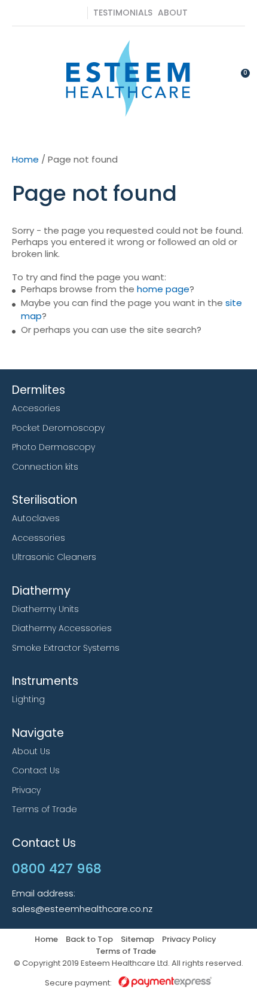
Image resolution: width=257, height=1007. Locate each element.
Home (25, 159)
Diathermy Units (45, 609)
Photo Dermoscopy (53, 447)
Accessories (38, 538)
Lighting (28, 699)
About (173, 13)
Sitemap (137, 940)
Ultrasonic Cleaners (54, 557)
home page (163, 289)
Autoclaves (36, 518)
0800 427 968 (78, 13)
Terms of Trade (44, 809)
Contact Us (36, 770)
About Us (31, 751)
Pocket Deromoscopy (58, 428)
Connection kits (45, 467)
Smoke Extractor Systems (66, 648)
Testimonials (122, 13)
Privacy (26, 790)
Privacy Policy (189, 940)
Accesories (36, 408)
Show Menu (19, 77)
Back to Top (89, 940)
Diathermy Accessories (62, 628)
